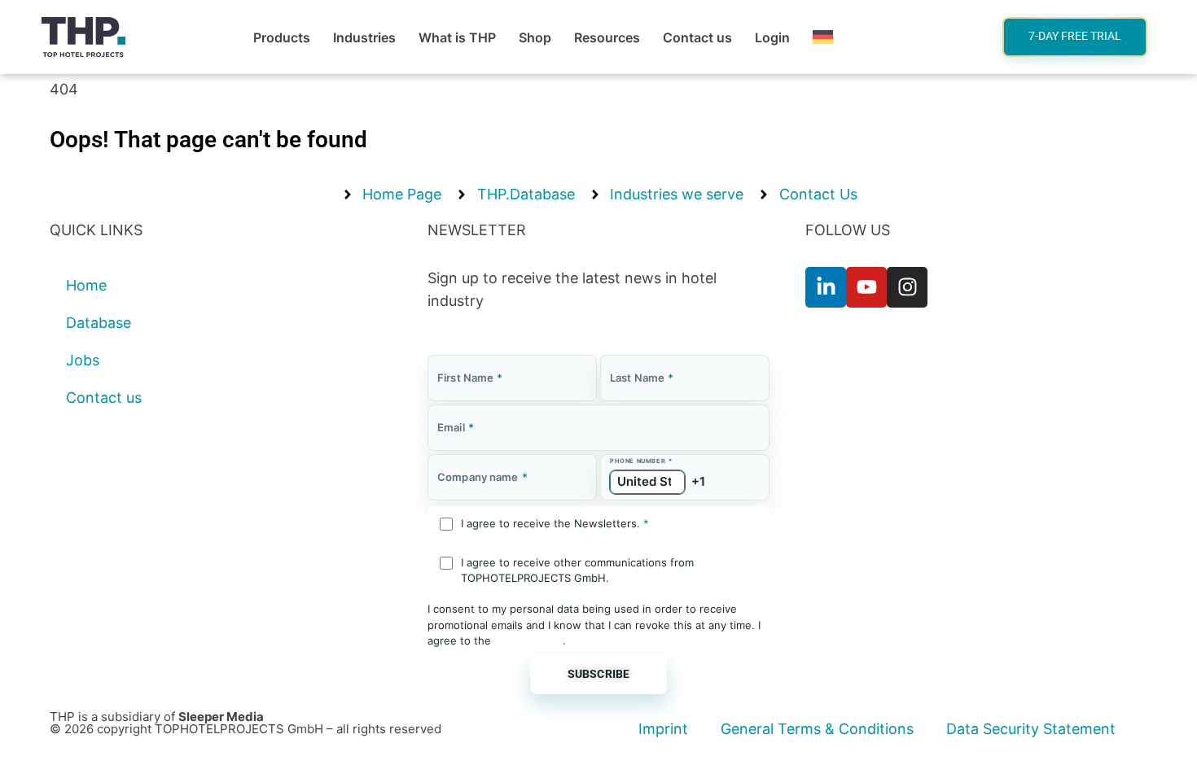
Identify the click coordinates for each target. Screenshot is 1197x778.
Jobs (82, 360)
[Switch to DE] (822, 37)
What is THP (457, 37)
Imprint (663, 728)
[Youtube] (866, 287)
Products (281, 37)
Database (98, 322)
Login (772, 37)
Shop (535, 37)
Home (86, 285)
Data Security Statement (1031, 728)
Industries (364, 37)
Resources (607, 37)
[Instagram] (907, 287)
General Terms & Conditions (817, 728)
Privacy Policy (528, 640)
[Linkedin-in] (825, 287)
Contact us (697, 37)
